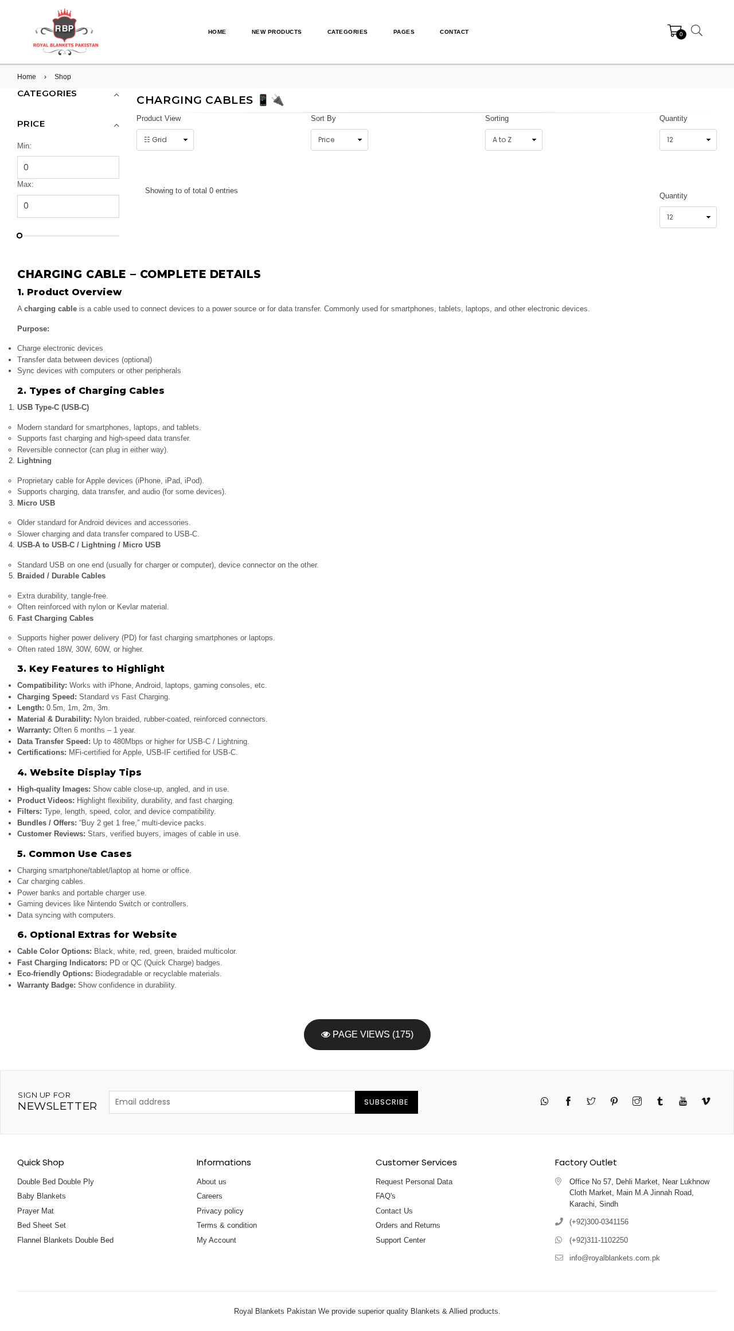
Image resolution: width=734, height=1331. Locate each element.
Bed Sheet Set (41, 1225)
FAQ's (386, 1196)
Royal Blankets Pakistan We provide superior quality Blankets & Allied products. (367, 1311)
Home (217, 32)
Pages (404, 32)
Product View (158, 118)
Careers (209, 1196)
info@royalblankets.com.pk (614, 1258)
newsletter (57, 1102)
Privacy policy (220, 1211)
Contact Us (394, 1211)
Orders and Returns (408, 1225)
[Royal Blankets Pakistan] (66, 31)
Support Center (400, 1240)
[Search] (695, 32)
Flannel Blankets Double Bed (65, 1240)
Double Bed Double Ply (55, 1181)
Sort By (323, 118)
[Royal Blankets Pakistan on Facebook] (568, 1102)
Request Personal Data (414, 1181)
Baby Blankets (41, 1196)
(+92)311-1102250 (598, 1240)
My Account (216, 1240)
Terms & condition (227, 1225)
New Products (277, 32)
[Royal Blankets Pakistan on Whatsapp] (545, 1102)
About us (212, 1181)
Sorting (497, 118)
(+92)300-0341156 (598, 1222)
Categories (347, 32)
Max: (25, 184)
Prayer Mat (35, 1211)
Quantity (673, 118)
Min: (24, 146)
